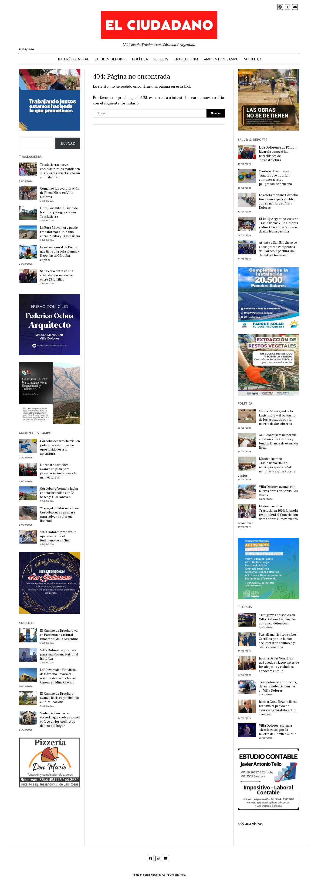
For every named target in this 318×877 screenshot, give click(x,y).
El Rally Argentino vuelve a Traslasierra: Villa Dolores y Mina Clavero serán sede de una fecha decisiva (278, 225)
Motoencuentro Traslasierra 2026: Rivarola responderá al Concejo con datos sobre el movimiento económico (268, 514)
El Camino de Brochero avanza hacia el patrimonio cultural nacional (59, 697)
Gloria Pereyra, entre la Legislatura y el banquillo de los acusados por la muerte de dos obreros (277, 417)
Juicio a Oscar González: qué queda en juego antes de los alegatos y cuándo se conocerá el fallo (279, 664)
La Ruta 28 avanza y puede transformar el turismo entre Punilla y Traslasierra (60, 231)
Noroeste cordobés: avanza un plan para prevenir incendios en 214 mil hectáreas (58, 471)
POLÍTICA (140, 59)
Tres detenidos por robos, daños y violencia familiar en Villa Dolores (278, 686)
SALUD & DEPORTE (110, 59)
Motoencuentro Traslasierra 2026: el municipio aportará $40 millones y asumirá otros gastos (266, 467)
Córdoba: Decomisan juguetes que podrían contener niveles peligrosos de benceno (275, 177)
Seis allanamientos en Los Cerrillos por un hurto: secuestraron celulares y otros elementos (278, 640)
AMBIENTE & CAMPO (221, 59)
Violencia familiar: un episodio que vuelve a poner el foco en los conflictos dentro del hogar (60, 719)
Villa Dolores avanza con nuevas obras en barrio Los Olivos (278, 491)
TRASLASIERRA (186, 59)
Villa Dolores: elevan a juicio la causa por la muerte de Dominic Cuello (277, 729)
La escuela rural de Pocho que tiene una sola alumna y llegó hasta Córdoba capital (60, 253)
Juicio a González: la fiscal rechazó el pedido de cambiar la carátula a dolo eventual (278, 708)
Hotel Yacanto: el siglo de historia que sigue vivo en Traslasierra (59, 212)
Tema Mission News (145, 874)
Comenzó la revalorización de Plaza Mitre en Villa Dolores (59, 192)
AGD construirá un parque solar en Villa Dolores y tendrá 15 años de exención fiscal (278, 441)
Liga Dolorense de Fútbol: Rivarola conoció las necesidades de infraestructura (278, 153)
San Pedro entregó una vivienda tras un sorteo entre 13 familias (56, 275)
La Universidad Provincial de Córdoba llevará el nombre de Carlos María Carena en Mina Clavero (58, 676)
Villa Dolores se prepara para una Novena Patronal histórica (59, 654)
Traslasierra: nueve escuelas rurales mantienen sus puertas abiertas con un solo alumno (60, 171)
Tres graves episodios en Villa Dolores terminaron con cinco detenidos (277, 619)
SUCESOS (160, 59)
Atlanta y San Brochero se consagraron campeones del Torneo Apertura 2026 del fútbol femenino (278, 248)
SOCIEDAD (252, 59)
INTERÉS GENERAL (73, 59)
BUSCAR (68, 143)
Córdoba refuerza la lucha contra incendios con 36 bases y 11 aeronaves (59, 492)
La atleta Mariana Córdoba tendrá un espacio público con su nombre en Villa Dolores (278, 201)
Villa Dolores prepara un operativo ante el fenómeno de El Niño (58, 536)
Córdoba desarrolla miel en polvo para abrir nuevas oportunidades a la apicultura (60, 447)
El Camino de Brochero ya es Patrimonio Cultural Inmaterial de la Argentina (59, 634)
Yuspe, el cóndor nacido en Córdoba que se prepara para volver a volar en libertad (59, 514)
